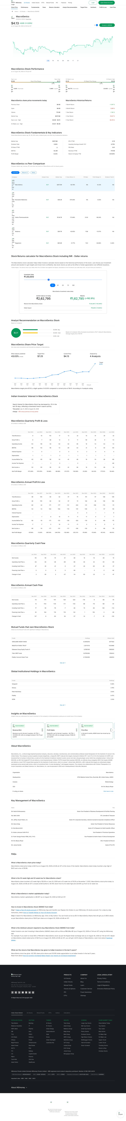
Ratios (33, 172)
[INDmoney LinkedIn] (16, 992)
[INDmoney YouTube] (23, 992)
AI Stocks (49, 1023)
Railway (31, 1051)
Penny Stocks (85, 1031)
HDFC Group (67, 1037)
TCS (12, 1034)
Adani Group (67, 1026)
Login (93, 2)
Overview (15, 172)
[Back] (12, 11)
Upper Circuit (102, 1040)
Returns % (25, 172)
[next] (112, 730)
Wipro (12, 1056)
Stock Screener (85, 1045)
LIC (12, 1053)
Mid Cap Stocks (85, 1026)
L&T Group (67, 1042)
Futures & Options (69, 989)
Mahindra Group (68, 1040)
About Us (83, 978)
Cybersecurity (50, 1042)
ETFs (42, 2)
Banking (31, 1023)
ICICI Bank (14, 1037)
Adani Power (14, 1045)
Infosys (13, 1040)
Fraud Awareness (86, 992)
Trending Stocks (103, 1045)
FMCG (30, 1034)
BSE (30, 1078)
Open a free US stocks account (26, 910)
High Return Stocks (86, 1037)
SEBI (22, 1078)
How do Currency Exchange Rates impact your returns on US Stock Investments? (49, 955)
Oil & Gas (31, 1059)
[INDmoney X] (19, 992)
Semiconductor (50, 1031)
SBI (12, 1031)
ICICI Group (67, 1048)
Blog (81, 982)
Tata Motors (14, 1023)
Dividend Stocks (85, 1034)
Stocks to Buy (102, 1048)
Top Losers (102, 1028)
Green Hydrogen (50, 1040)
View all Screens (85, 1042)
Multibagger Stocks (86, 1040)
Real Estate (32, 1045)
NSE (26, 1078)
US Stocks (27, 2)
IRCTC (13, 1048)
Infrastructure (32, 1042)
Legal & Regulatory (103, 985)
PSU (30, 1048)
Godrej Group (67, 1045)
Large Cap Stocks (86, 1023)
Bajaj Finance (15, 1042)
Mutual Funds (50, 2)
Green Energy (50, 1028)
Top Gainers (102, 1026)
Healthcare (32, 1062)
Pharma (31, 1028)
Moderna (17, 231)
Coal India (14, 1059)
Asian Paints (14, 1062)
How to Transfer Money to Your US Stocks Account (40, 912)
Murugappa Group (69, 1053)
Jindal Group (67, 1051)
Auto (30, 1031)
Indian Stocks (35, 2)
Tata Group (67, 1023)
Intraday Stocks (103, 1051)
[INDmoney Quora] (33, 992)
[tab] (17, 1013)
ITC (12, 1051)
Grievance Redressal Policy (106, 989)
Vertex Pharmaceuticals (21, 217)
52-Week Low (102, 1037)
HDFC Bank (14, 1028)
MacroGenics (18, 184)
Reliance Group (68, 1028)
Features (63, 2)
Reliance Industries (16, 1026)
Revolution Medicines (21, 199)
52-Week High (103, 1034)
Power (30, 1040)
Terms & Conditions (103, 982)
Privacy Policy (101, 978)
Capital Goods (33, 1053)
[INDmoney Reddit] (29, 992)
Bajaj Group (67, 1031)
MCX (34, 1078)
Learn (82, 985)
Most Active (102, 1031)
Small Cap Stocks (86, 1028)
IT (29, 1026)
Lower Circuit (102, 1042)
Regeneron (18, 243)
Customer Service (86, 989)
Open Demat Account (107, 2)
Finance (31, 1056)
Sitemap (83, 995)
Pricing (70, 2)
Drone (48, 1037)
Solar (47, 1034)
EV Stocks (49, 1026)
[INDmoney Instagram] (26, 992)
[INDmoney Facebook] (12, 992)
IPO (57, 2)
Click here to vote (108, 791)
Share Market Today (104, 1023)
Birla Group (67, 1034)
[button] (96, 25)
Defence (31, 1037)
